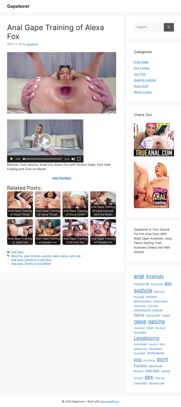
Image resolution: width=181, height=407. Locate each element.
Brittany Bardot (161, 301)
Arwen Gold (157, 284)
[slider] (42, 159)
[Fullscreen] (79, 159)
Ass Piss (140, 74)
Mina (162, 344)
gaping (64, 255)
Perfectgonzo (155, 353)
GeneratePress (109, 401)
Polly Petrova (149, 360)
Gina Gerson (139, 328)
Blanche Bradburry (143, 301)
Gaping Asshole (145, 80)
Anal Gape (17, 251)
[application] (45, 140)
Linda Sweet (140, 344)
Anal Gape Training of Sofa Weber (31, 263)
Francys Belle (153, 315)
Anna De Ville (141, 283)
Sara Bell (165, 371)
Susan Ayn (160, 378)
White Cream (143, 92)
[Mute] (73, 159)
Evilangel (158, 310)
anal (26, 255)
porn (72, 255)
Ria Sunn (138, 370)
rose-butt (152, 370)
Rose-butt (141, 86)
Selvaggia (138, 378)
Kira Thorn (160, 328)
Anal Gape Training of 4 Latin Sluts (31, 259)
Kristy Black (140, 332)
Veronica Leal (156, 383)
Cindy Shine (140, 305)
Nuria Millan (139, 353)
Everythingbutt (142, 310)
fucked (166, 315)
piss (138, 359)
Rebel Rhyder (156, 366)
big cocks (139, 296)
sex (78, 255)
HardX (150, 327)
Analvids (35, 255)
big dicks (151, 296)
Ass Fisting (141, 68)
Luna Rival (153, 344)
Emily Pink (153, 305)
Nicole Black (155, 348)
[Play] (11, 159)
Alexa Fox (17, 255)
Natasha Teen (141, 348)
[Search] (169, 27)
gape (55, 255)
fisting (139, 315)
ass (168, 283)
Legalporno (146, 338)
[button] (45, 141)
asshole (46, 255)
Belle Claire (159, 291)
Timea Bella (140, 383)
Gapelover (18, 6)
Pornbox (140, 365)
